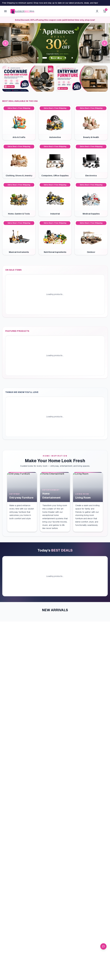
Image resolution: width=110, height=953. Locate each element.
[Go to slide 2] (45, 58)
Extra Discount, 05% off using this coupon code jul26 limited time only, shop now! (55, 20)
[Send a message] (103, 946)
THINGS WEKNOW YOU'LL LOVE (21, 392)
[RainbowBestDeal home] (22, 11)
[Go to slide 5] (65, 58)
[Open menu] (5, 11)
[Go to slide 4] (58, 58)
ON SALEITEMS (13, 270)
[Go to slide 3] (51, 58)
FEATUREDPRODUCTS (17, 331)
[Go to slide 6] (72, 58)
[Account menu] (97, 11)
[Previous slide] (5, 43)
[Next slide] (104, 43)
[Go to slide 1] (38, 58)
